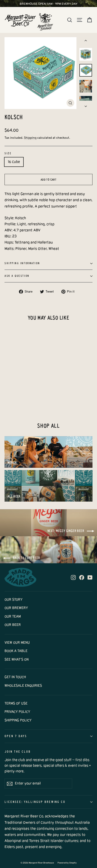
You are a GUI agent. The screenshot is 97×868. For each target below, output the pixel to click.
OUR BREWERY (16, 608)
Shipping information (22, 263)
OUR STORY (14, 599)
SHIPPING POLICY (18, 720)
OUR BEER (13, 625)
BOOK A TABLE (16, 651)
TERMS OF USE (16, 703)
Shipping (30, 137)
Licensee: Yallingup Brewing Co (35, 802)
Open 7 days (16, 736)
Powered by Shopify (67, 863)
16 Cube (14, 162)
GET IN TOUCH (15, 677)
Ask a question (17, 276)
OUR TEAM (13, 616)
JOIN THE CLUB (18, 751)
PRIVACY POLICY (17, 711)
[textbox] (48, 233)
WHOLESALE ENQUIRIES (23, 685)
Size (8, 153)
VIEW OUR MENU (17, 642)
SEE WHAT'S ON (17, 659)
